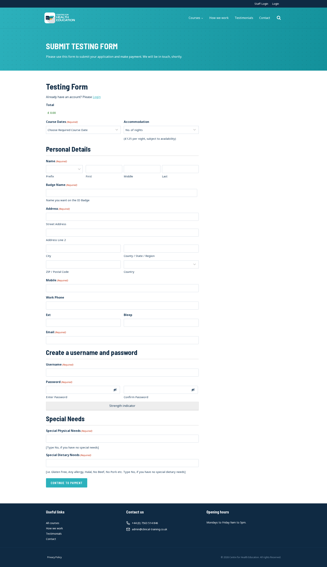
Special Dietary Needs (68, 455)
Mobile (57, 280)
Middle (128, 176)
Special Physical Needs (69, 431)
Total (50, 105)
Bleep (128, 315)
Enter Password (56, 397)
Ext (48, 315)
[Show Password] (115, 390)
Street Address (56, 224)
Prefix (50, 176)
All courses (52, 523)
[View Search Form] (279, 18)
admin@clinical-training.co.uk (149, 529)
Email (56, 332)
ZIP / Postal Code (57, 272)
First (89, 176)
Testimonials (244, 18)
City (48, 256)
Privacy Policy (54, 557)
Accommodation (136, 122)
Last (164, 176)
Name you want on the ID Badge (68, 200)
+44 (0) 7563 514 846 (145, 523)
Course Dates (62, 122)
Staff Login (261, 3)
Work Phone (55, 297)
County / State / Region (139, 256)
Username (59, 364)
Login (275, 3)
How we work (219, 18)
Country (129, 272)
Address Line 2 (56, 240)
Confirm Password (136, 397)
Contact (264, 18)
